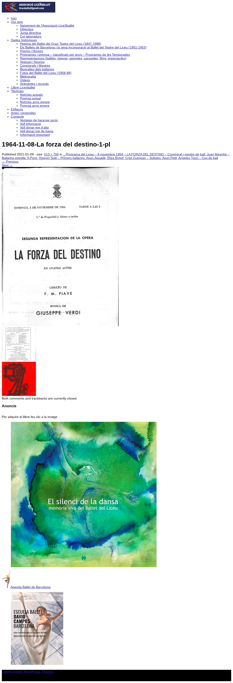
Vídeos (25, 80)
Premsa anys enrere (34, 105)
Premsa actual (30, 98)
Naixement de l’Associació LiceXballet (47, 25)
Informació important (35, 135)
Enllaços (17, 109)
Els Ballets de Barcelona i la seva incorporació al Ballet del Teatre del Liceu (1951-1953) (83, 47)
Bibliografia (28, 76)
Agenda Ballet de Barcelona (30, 587)
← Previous (10, 161)
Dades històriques (24, 40)
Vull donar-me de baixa (36, 131)
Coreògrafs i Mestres (35, 65)
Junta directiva (30, 33)
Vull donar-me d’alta (34, 127)
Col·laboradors (30, 36)
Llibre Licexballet (23, 87)
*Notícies (17, 91)
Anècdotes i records (34, 84)
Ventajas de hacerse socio (39, 120)
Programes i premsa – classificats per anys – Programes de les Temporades (75, 54)
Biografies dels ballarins (37, 69)
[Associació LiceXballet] (28, 11)
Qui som (17, 22)
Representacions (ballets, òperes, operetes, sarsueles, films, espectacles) (73, 58)
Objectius (26, 29)
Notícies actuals (31, 94)
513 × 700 (51, 154)
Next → (7, 165)
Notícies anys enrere (35, 102)
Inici (14, 18)
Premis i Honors (31, 51)
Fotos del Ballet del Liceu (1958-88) (45, 73)
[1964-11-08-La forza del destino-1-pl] (60, 325)
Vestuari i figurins (32, 62)
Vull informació (30, 124)
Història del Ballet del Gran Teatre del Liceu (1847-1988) (60, 44)
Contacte (17, 116)
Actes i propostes (23, 113)
